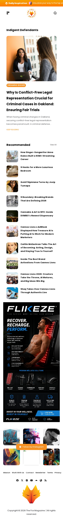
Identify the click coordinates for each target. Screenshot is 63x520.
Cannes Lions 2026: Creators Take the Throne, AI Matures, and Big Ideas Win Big (37, 277)
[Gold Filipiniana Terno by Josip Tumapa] (12, 186)
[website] (41, 480)
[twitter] (22, 480)
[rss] (45, 480)
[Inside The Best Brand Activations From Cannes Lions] (12, 263)
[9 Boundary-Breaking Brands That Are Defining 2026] (12, 201)
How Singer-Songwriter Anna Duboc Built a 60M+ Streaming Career (37, 156)
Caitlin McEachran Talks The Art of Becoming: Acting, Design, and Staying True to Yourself (38, 248)
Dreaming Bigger (16, 85)
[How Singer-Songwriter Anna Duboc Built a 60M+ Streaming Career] (12, 156)
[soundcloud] (36, 480)
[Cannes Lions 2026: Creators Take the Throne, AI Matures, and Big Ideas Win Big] (12, 278)
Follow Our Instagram (33, 446)
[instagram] (27, 480)
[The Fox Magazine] (31, 13)
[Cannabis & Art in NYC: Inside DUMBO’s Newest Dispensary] (12, 216)
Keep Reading (12, 129)
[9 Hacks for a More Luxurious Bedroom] (12, 171)
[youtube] (31, 480)
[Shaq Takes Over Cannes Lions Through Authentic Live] (12, 293)
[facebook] (17, 480)
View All (53, 145)
